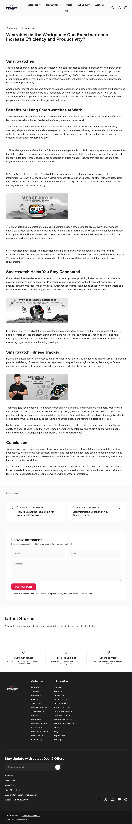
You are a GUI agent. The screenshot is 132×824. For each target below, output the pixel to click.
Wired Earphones (39, 707)
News (56, 727)
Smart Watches (38, 711)
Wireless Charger (39, 723)
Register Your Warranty (65, 723)
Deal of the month (39, 731)
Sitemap (57, 739)
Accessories (37, 727)
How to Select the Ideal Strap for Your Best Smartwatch (35, 513)
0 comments (13, 493)
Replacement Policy (63, 719)
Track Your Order (62, 707)
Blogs (56, 731)
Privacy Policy (63, 594)
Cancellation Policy (63, 711)
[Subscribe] (57, 767)
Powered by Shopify (31, 815)
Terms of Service (80, 594)
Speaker (35, 691)
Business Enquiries (62, 715)
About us (58, 691)
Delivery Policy (61, 703)
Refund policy (9, 819)
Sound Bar (36, 703)
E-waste (57, 687)
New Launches (38, 735)
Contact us (59, 695)
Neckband (36, 719)
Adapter (35, 699)
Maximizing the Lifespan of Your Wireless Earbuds (90, 513)
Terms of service (21, 819)
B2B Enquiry (37, 739)
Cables (34, 715)
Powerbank (36, 695)
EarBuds (35, 687)
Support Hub (59, 735)
